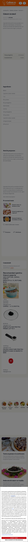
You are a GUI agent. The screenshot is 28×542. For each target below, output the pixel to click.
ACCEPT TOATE (14, 538)
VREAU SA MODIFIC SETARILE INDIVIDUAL (14, 539)
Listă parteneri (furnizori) (7, 534)
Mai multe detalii (13, 495)
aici (13, 508)
